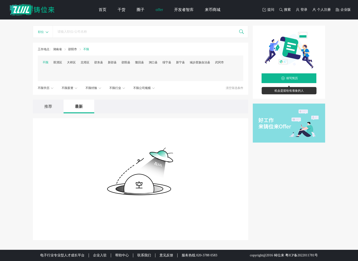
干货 (121, 10)
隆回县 (139, 62)
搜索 (287, 9)
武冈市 (219, 62)
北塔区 (85, 62)
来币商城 (212, 10)
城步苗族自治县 (200, 62)
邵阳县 (126, 62)
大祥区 (71, 62)
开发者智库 (184, 10)
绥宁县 (166, 62)
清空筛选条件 (234, 88)
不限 (86, 49)
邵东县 (98, 62)
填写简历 (292, 78)
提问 (270, 9)
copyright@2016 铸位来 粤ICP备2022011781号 (284, 255)
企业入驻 (100, 255)
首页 (102, 10)
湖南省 (58, 49)
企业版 (345, 9)
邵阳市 (72, 49)
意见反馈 (166, 255)
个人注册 (324, 9)
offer (159, 10)
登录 (304, 9)
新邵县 (112, 62)
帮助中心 (122, 255)
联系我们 (144, 255)
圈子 (140, 10)
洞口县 (153, 62)
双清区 (57, 62)
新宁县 (180, 62)
